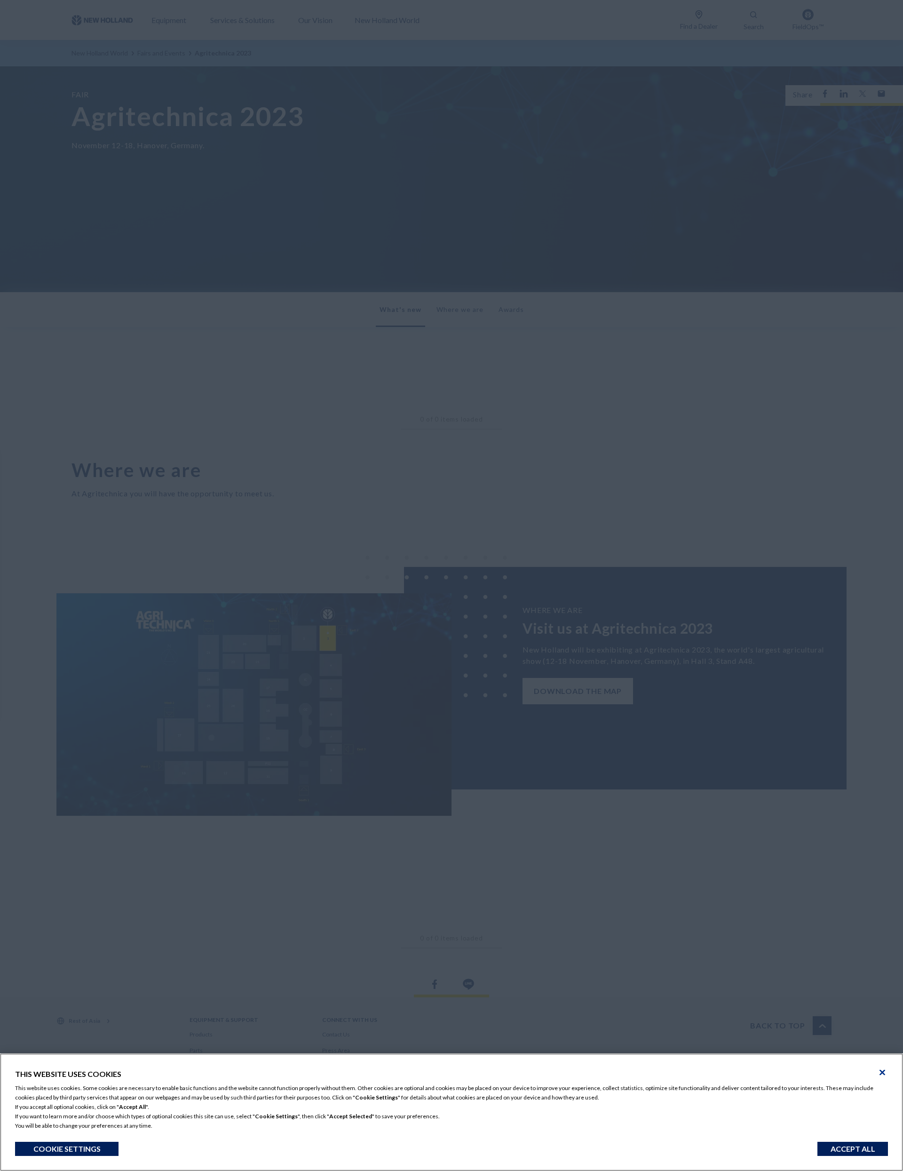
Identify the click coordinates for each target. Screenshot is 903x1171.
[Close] (882, 1072)
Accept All (853, 1148)
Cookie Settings (67, 1148)
